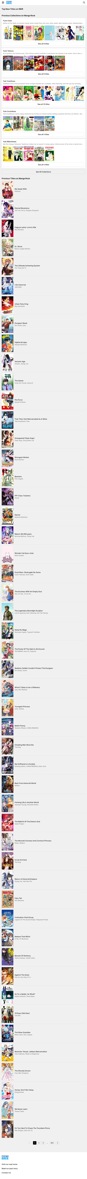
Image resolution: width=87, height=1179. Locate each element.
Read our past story (10, 1168)
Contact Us (6, 1173)
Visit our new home (9, 1164)
